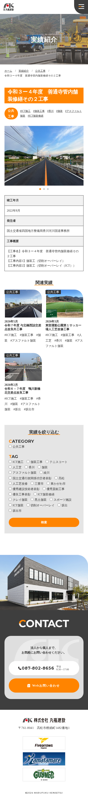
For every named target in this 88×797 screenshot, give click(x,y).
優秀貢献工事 (56, 489)
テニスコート (58, 462)
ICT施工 (18, 462)
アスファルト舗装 (25, 472)
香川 (32, 467)
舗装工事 (37, 462)
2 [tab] (44, 189)
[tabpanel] (44, 156)
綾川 (47, 472)
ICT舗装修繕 (46, 494)
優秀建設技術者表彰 (26, 489)
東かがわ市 (58, 483)
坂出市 (17, 510)
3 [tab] (48, 189)
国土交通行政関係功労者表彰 (32, 478)
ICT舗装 (18, 505)
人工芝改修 (20, 483)
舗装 (45, 467)
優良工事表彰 (22, 494)
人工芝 (17, 467)
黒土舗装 (41, 499)
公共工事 (11, 113)
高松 (62, 478)
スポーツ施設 (63, 499)
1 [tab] (40, 189)
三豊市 (39, 483)
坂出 (64, 505)
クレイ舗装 (20, 499)
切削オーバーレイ (42, 505)
